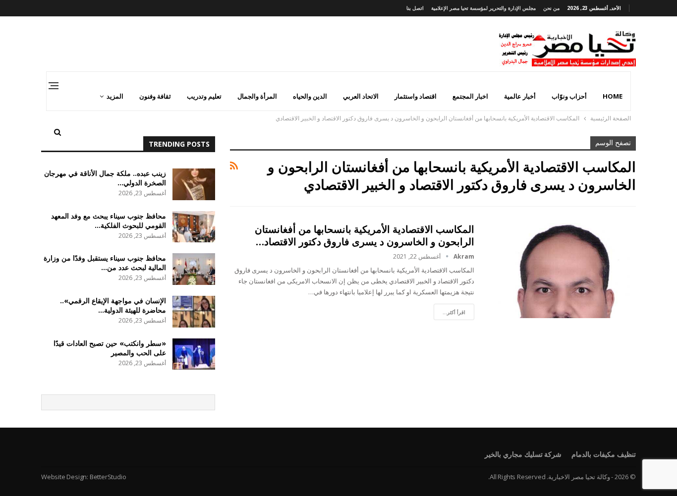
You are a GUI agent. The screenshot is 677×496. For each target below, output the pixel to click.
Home (612, 96)
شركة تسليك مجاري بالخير (523, 454)
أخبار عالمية (520, 96)
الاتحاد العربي (361, 96)
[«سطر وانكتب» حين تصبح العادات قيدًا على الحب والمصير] (193, 354)
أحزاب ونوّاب (569, 96)
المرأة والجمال (257, 96)
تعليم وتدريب (204, 96)
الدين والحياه (310, 96)
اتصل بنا (415, 7)
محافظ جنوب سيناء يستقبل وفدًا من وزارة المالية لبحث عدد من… (105, 262)
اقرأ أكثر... (454, 312)
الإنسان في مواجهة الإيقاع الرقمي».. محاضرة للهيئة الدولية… (113, 305)
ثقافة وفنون (155, 96)
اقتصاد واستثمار (416, 96)
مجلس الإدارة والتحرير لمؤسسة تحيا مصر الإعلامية (483, 7)
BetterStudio (108, 476)
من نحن (551, 7)
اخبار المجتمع (470, 96)
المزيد (115, 96)
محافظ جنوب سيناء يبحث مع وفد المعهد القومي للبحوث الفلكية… (108, 220)
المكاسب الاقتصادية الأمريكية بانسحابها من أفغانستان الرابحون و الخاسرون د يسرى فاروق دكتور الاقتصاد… (364, 235)
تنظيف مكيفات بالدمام (603, 454)
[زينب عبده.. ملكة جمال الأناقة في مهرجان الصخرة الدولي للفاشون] (193, 184)
